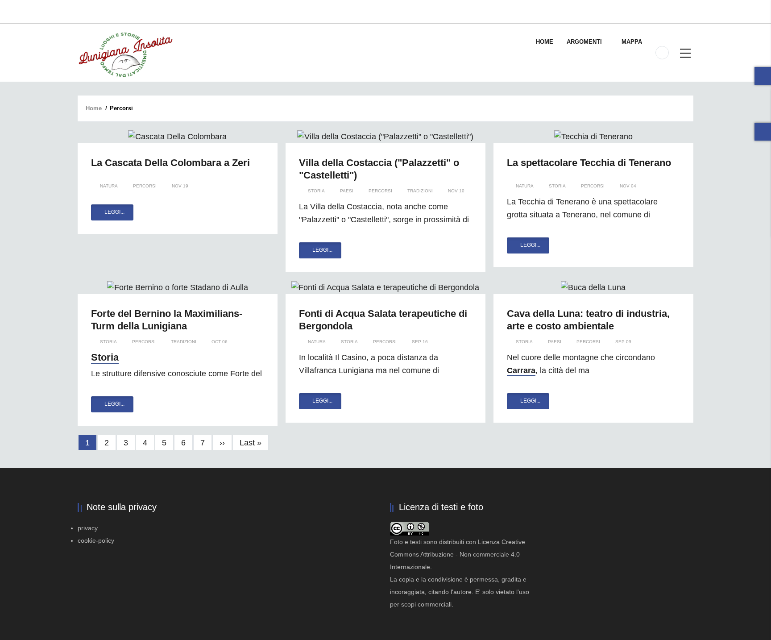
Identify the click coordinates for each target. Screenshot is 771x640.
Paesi (346, 190)
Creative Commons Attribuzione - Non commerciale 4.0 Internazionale (457, 554)
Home (544, 41)
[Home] (125, 54)
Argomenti (585, 41)
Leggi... (114, 212)
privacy (88, 528)
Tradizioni (420, 190)
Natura (109, 185)
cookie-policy (96, 540)
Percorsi (145, 185)
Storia (316, 190)
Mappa (632, 41)
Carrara (521, 370)
